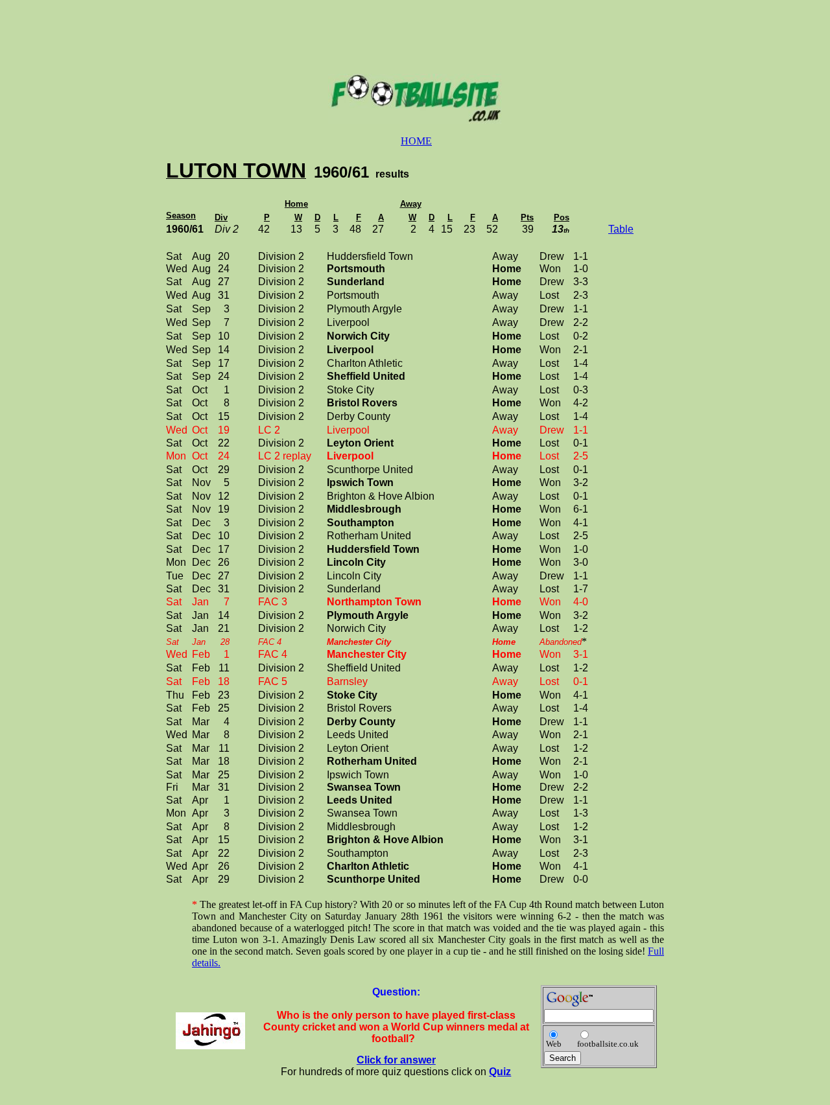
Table (621, 229)
